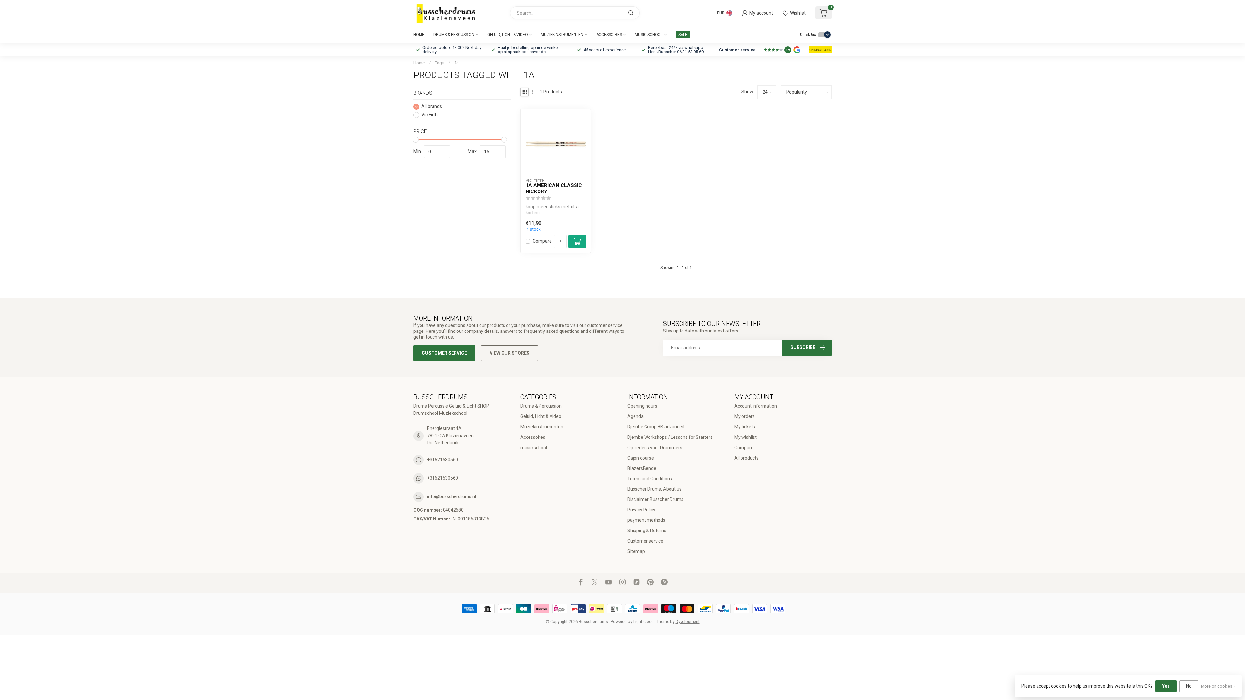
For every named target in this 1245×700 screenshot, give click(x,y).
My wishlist (745, 437)
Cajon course (640, 458)
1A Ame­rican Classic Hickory (554, 188)
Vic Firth (429, 114)
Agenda (635, 416)
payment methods (646, 520)
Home (418, 34)
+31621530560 (442, 459)
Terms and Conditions (649, 478)
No (1189, 686)
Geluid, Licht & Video (507, 34)
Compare (542, 241)
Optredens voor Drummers (654, 447)
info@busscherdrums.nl (451, 496)
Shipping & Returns (646, 530)
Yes (1166, 686)
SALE (682, 34)
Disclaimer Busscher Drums (655, 499)
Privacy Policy (641, 509)
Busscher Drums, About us (654, 489)
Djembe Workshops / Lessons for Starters (670, 437)
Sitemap (636, 551)
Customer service (737, 49)
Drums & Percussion (453, 34)
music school (649, 34)
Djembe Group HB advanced (655, 426)
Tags (439, 62)
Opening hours (642, 406)
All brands (431, 106)
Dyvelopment (688, 621)
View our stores (509, 353)
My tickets (744, 426)
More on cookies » (1218, 686)
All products (746, 458)
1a (456, 62)
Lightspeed (643, 621)
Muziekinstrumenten (562, 34)
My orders (744, 416)
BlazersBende (641, 468)
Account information (755, 406)
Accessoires (609, 34)
